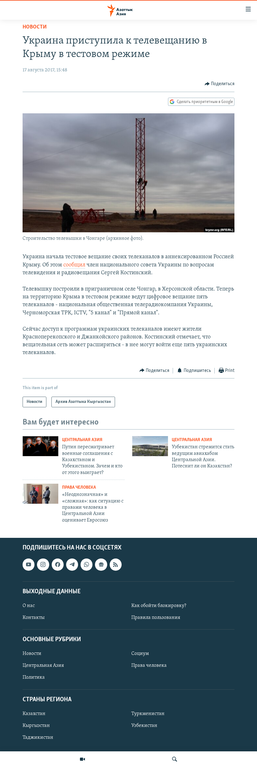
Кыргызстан (36, 725)
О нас (29, 605)
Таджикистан (38, 737)
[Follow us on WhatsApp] (86, 565)
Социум (140, 653)
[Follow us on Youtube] (28, 565)
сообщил (74, 265)
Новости (35, 27)
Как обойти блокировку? (158, 605)
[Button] (220, 84)
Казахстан (34, 713)
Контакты (34, 617)
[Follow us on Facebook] (58, 565)
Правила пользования (155, 617)
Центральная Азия (82, 440)
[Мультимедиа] (82, 759)
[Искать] (174, 759)
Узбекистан (144, 725)
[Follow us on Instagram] (43, 565)
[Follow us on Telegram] (72, 565)
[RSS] (116, 565)
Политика (34, 677)
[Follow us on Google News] (101, 565)
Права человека (79, 487)
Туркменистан (148, 713)
